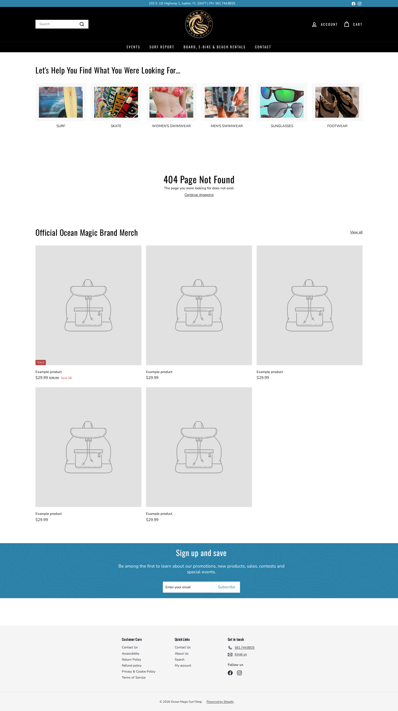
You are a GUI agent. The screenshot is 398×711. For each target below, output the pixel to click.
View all (356, 232)
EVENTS (133, 46)
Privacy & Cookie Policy (138, 671)
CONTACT (263, 46)
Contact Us (130, 647)
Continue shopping (199, 194)
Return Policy (131, 659)
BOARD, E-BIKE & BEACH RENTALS (215, 46)
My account (183, 665)
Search (179, 659)
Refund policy (131, 665)
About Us (182, 653)
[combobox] (61, 24)
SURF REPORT (161, 46)
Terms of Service (134, 677)
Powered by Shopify (220, 702)
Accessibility (130, 653)
